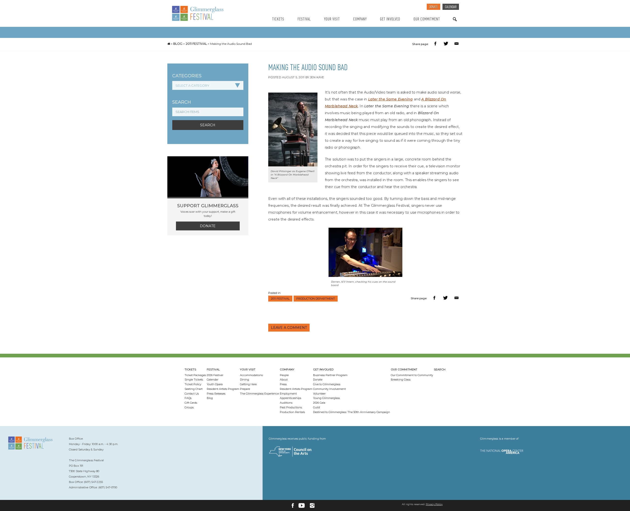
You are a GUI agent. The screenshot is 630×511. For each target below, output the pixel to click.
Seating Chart (194, 389)
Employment (288, 393)
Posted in (274, 293)
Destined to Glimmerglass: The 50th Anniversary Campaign (351, 412)
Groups (189, 407)
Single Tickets (194, 379)
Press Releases (216, 393)
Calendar (451, 7)
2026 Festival (215, 375)
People (284, 375)
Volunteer (319, 393)
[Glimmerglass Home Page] (210, 13)
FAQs (188, 398)
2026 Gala (319, 402)
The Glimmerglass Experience (259, 393)
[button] (436, 44)
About (284, 379)
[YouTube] (301, 505)
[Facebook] (292, 505)
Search (454, 24)
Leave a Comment (289, 327)
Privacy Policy (434, 504)
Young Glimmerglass (326, 398)
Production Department (315, 298)
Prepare (245, 389)
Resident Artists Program (223, 389)
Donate (433, 7)
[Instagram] (312, 505)
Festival (304, 19)
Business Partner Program (330, 375)
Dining (244, 379)
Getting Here (248, 384)
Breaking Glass (400, 379)
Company (360, 19)
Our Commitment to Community (412, 375)
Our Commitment (426, 19)
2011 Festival (196, 44)
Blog (177, 44)
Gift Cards (191, 402)
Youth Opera (215, 384)
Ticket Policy (193, 384)
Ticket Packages (195, 375)
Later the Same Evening (390, 99)
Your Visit (332, 19)
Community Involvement (329, 389)
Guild (316, 407)
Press (283, 384)
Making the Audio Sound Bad (231, 44)
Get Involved (390, 19)
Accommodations (251, 375)
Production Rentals (292, 412)
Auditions (286, 402)
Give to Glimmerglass (326, 384)
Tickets (278, 19)
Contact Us (192, 393)
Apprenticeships (290, 398)
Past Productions (291, 407)
